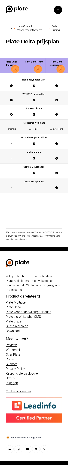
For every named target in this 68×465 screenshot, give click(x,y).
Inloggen (12, 383)
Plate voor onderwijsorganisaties (28, 312)
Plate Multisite (16, 302)
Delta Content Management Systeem (29, 28)
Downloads (13, 331)
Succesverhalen (17, 326)
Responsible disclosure (22, 373)
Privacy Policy (15, 369)
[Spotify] (36, 449)
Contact (11, 359)
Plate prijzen (14, 321)
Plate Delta (13, 307)
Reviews (11, 345)
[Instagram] (18, 449)
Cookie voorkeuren (18, 391)
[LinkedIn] (10, 449)
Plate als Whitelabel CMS (23, 317)
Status (10, 378)
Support (11, 364)
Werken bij (13, 350)
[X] (44, 449)
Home (9, 28)
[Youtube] (27, 449)
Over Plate (13, 354)
